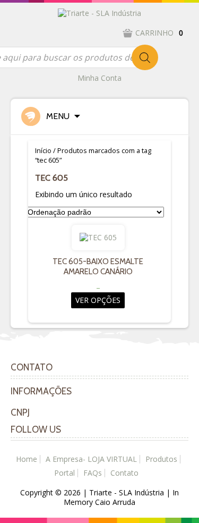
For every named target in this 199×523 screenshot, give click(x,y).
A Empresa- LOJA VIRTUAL (91, 459)
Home (26, 459)
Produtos (161, 459)
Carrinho (159, 33)
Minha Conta (99, 78)
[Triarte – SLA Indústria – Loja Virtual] (99, 12)
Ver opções (97, 300)
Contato (124, 473)
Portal (64, 473)
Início (43, 150)
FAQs (92, 473)
